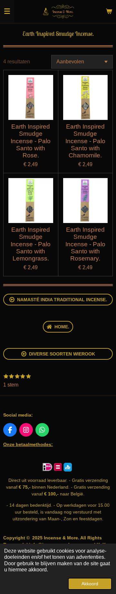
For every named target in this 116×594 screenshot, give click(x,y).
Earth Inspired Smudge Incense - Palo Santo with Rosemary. (85, 244)
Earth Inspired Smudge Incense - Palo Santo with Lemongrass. (31, 244)
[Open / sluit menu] (7, 11)
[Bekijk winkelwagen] (109, 11)
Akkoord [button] (90, 583)
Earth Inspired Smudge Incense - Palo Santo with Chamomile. (85, 141)
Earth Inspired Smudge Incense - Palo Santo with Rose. (31, 141)
